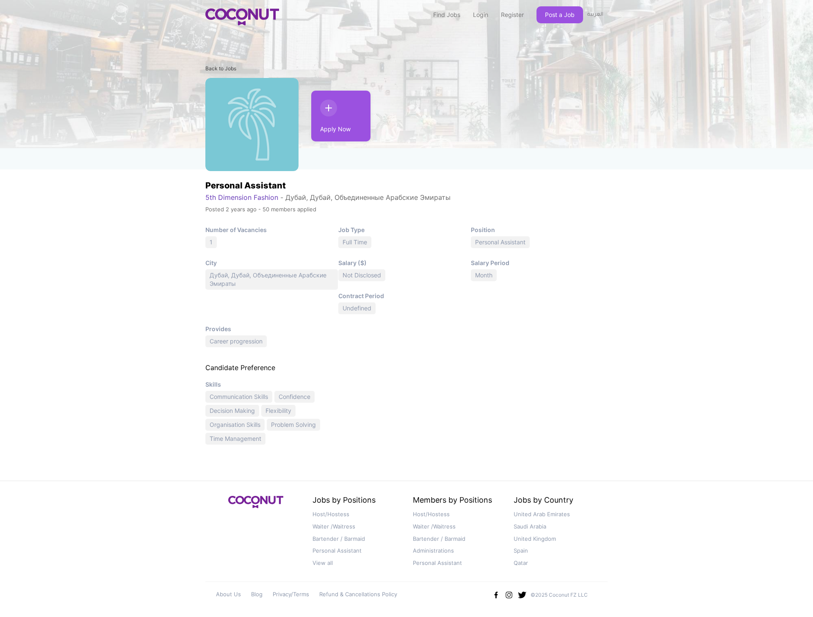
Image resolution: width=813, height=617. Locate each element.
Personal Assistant (337, 550)
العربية (595, 15)
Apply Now (335, 129)
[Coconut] (255, 504)
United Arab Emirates (542, 514)
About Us (228, 594)
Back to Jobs (220, 68)
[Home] (242, 17)
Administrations (433, 550)
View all (322, 562)
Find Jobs (446, 14)
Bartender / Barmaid (338, 538)
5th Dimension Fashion (241, 197)
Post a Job (560, 14)
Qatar (521, 562)
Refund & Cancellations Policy (358, 594)
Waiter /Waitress (333, 526)
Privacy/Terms (291, 594)
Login (480, 14)
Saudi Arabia (530, 526)
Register (512, 14)
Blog (257, 594)
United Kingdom (535, 538)
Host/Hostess (330, 514)
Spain (521, 550)
